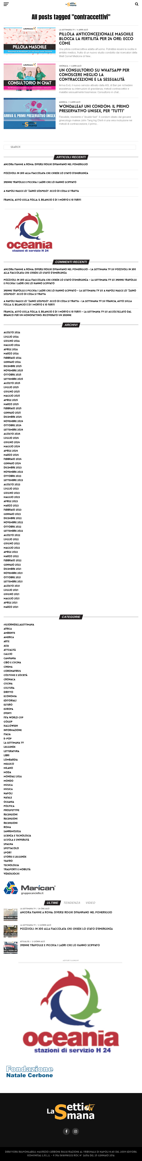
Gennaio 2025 (12, 413)
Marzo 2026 (11, 354)
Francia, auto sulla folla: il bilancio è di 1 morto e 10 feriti (42, 200)
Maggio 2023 (12, 497)
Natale (8, 798)
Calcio (8, 654)
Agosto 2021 (12, 586)
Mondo (8, 781)
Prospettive (11, 810)
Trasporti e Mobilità (17, 869)
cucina (8, 684)
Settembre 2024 (13, 430)
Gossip (8, 722)
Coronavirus (12, 671)
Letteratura (11, 751)
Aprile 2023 (11, 501)
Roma (7, 827)
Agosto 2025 (12, 383)
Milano (8, 768)
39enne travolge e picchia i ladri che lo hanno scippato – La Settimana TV (51, 291)
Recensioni (10, 814)
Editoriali (10, 701)
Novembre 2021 (13, 573)
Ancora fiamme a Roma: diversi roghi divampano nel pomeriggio (46, 164)
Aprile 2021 (10, 603)
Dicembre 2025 (13, 366)
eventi (7, 713)
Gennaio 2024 (12, 463)
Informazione (13, 730)
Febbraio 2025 (12, 408)
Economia (10, 696)
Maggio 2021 (11, 598)
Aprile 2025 (11, 400)
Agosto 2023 (12, 484)
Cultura (9, 688)
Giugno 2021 (11, 594)
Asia (6, 646)
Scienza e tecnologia (17, 836)
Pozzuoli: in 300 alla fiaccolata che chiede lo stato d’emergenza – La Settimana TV (57, 280)
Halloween (11, 726)
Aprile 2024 (11, 451)
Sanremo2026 (12, 831)
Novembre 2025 (13, 370)
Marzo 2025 (11, 404)
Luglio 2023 (11, 489)
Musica (8, 785)
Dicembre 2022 (13, 518)
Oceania (9, 802)
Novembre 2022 (13, 522)
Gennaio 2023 (12, 514)
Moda (7, 772)
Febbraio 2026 (12, 358)
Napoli (8, 793)
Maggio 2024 (12, 446)
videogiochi (11, 874)
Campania (10, 658)
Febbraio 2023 (12, 510)
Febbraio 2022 (12, 560)
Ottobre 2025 (12, 375)
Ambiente (9, 633)
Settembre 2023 (13, 480)
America (9, 637)
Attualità (10, 650)
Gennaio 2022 (12, 565)
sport (8, 853)
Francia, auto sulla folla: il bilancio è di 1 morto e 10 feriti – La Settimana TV (54, 312)
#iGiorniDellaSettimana (19, 625)
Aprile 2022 (11, 552)
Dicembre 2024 (13, 417)
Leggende (9, 747)
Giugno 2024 (12, 442)
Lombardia (11, 760)
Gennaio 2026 (12, 362)
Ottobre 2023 (12, 476)
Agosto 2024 (12, 434)
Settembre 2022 (13, 531)
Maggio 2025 (12, 396)
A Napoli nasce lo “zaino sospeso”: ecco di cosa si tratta (41, 191)
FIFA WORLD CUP (13, 717)
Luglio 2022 (11, 539)
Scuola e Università (16, 840)
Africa (8, 629)
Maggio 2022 (12, 548)
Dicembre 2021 (12, 569)
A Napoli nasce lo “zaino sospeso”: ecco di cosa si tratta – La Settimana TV (53, 301)
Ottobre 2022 (12, 527)
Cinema (8, 667)
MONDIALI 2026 (13, 776)
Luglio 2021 (11, 590)
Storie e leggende (15, 857)
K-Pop (8, 739)
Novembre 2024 (13, 421)
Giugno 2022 (12, 543)
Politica (9, 806)
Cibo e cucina (12, 662)
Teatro (8, 861)
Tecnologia (11, 865)
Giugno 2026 (12, 341)
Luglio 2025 (11, 387)
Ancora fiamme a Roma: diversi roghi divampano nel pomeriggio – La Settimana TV (57, 269)
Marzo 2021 (11, 607)
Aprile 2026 (11, 349)
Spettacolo (11, 848)
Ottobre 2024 (12, 425)
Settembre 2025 (13, 379)
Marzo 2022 (11, 556)
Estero (8, 705)
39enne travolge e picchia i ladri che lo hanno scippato (40, 182)
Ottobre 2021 (12, 577)
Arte (6, 641)
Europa (8, 709)
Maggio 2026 (12, 345)
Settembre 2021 (13, 581)
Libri (6, 755)
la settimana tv (14, 743)
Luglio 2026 (11, 337)
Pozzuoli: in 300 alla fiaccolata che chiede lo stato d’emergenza (46, 173)
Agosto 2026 (12, 332)
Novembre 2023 (13, 472)
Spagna (8, 844)
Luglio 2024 (11, 438)
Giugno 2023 (12, 493)
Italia (7, 734)
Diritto (8, 692)
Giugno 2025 (12, 392)
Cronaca (9, 679)
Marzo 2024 (11, 455)
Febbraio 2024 (12, 459)
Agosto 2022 (12, 535)
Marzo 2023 (11, 506)
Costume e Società (15, 675)
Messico (9, 764)
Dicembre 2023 (12, 468)
